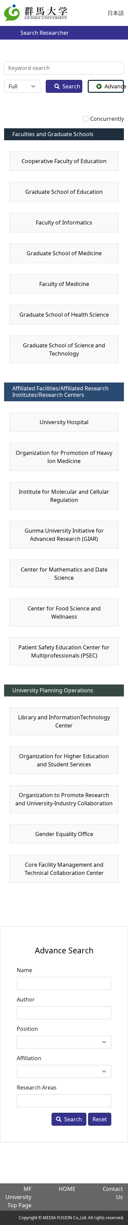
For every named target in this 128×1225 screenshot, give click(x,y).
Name (24, 970)
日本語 (116, 13)
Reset (100, 1119)
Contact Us (113, 1193)
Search (71, 86)
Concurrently (107, 118)
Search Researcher (44, 33)
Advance (114, 86)
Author (26, 999)
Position (27, 1029)
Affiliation (29, 1058)
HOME (67, 1189)
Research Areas (37, 1087)
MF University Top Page (18, 1197)
